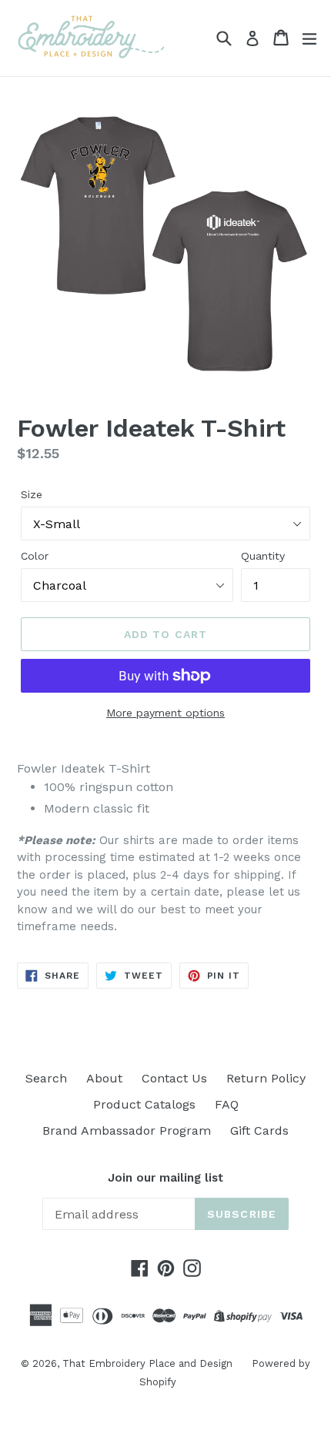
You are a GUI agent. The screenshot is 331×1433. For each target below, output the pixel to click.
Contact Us (174, 1078)
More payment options (165, 713)
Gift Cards (259, 1130)
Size (31, 494)
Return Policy (266, 1078)
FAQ (227, 1104)
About (104, 1078)
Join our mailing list (165, 1178)
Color (34, 556)
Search (46, 1078)
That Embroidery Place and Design (147, 1363)
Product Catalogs (144, 1104)
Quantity (263, 556)
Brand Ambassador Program (126, 1130)
